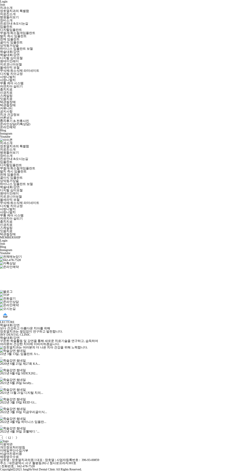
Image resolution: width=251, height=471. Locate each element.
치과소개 (6, 7)
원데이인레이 (9, 61)
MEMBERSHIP (10, 237)
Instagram (6, 133)
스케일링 (6, 95)
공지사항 (6, 111)
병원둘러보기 (9, 17)
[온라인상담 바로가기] (9, 301)
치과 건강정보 (10, 114)
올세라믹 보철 (10, 67)
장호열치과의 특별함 (14, 11)
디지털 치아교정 (11, 73)
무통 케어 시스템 (12, 83)
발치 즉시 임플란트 (13, 36)
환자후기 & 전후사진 (14, 121)
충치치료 (6, 89)
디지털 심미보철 (11, 58)
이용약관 (6, 444)
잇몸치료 (6, 99)
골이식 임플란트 (11, 42)
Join (2, 4)
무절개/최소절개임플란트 (17, 33)
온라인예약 (8, 127)
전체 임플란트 (10, 39)
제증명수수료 (9, 456)
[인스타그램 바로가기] (7, 283)
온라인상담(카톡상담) (15, 124)
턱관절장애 (8, 102)
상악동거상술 (9, 45)
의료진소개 (8, 14)
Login (3, 240)
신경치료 (6, 92)
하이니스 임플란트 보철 (16, 48)
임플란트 (6, 26)
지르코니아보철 (11, 64)
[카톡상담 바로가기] (8, 263)
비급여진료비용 (11, 453)
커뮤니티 (6, 108)
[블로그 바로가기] (6, 291)
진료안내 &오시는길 (14, 23)
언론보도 (6, 117)
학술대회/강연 (10, 51)
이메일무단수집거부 (14, 450)
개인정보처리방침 (12, 447)
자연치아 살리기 (11, 86)
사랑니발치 (8, 77)
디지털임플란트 (11, 29)
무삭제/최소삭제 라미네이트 (19, 70)
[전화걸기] (10, 259)
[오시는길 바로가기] (7, 273)
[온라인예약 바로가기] (9, 266)
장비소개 (6, 20)
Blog (3, 130)
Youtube (5, 136)
